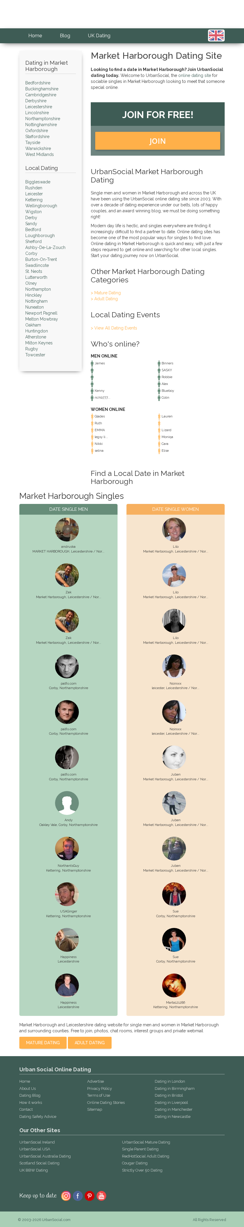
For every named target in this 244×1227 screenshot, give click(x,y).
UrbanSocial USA (34, 1149)
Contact (26, 1109)
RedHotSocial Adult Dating (145, 1156)
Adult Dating (90, 1042)
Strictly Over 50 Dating (142, 1170)
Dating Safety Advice (37, 1116)
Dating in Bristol (169, 1095)
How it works (30, 1102)
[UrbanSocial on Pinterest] (90, 1195)
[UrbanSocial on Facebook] (78, 1195)
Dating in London (170, 1081)
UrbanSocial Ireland (37, 1142)
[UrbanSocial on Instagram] (66, 1195)
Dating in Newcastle (172, 1116)
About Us (27, 1088)
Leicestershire (68, 961)
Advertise (95, 1081)
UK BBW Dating (33, 1170)
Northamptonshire (74, 688)
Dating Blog (29, 1095)
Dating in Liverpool (171, 1102)
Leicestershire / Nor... (87, 551)
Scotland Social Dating (39, 1163)
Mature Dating (43, 1042)
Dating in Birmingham (175, 1088)
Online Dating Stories (106, 1102)
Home (35, 35)
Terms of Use (98, 1095)
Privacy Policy (99, 1088)
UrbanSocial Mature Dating (146, 1142)
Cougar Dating (135, 1163)
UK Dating (99, 35)
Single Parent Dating (140, 1149)
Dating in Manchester (174, 1109)
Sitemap (94, 1109)
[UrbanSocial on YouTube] (101, 1195)
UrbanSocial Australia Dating (45, 1156)
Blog (65, 35)
